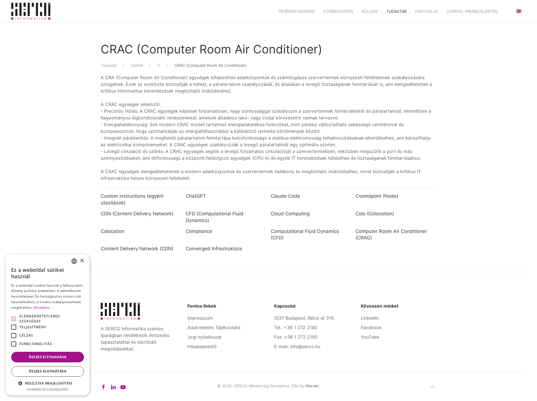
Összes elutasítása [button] (47, 371)
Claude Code (285, 196)
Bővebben (42, 307)
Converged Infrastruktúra (214, 248)
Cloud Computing (290, 213)
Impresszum (200, 318)
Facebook (371, 327)
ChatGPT (196, 196)
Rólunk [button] (370, 11)
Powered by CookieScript (48, 389)
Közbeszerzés (338, 11)
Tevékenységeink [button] (297, 11)
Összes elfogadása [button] (48, 357)
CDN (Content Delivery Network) (137, 213)
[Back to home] (30, 11)
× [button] (82, 261)
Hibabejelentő (202, 346)
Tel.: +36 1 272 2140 (295, 327)
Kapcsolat (426, 11)
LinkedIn (369, 318)
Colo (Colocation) (374, 213)
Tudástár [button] (396, 11)
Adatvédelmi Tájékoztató (214, 327)
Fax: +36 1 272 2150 (295, 337)
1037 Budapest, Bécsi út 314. (304, 318)
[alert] (48, 324)
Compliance (199, 231)
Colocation (112, 231)
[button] (432, 387)
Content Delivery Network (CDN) (137, 248)
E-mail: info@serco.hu (297, 346)
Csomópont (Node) (376, 196)
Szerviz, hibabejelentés (472, 11)
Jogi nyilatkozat (204, 337)
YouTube (370, 337)
